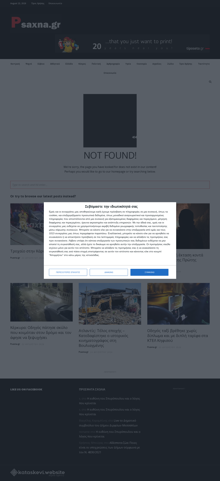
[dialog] (110, 240)
